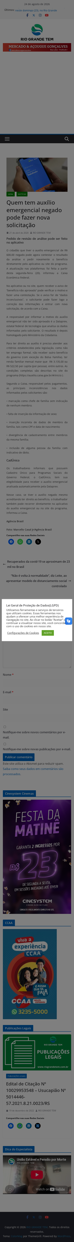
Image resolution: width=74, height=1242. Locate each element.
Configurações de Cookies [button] (23, 632)
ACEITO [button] (48, 632)
